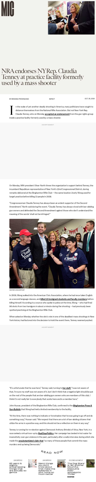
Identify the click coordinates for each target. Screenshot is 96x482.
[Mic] (7, 8)
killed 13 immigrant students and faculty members (64, 299)
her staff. (67, 388)
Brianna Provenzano (20, 99)
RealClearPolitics (46, 433)
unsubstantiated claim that (30, 441)
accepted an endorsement (57, 114)
